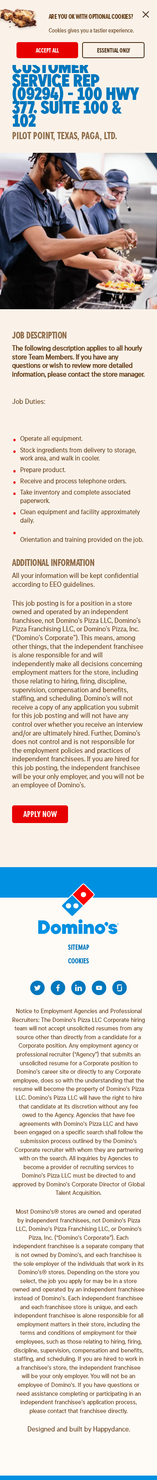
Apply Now (40, 814)
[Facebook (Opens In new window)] (58, 988)
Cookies (78, 961)
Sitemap (78, 947)
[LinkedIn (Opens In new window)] (78, 988)
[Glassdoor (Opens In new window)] (119, 988)
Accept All (47, 50)
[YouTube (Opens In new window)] (99, 988)
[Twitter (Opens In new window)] (37, 988)
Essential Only (113, 50)
